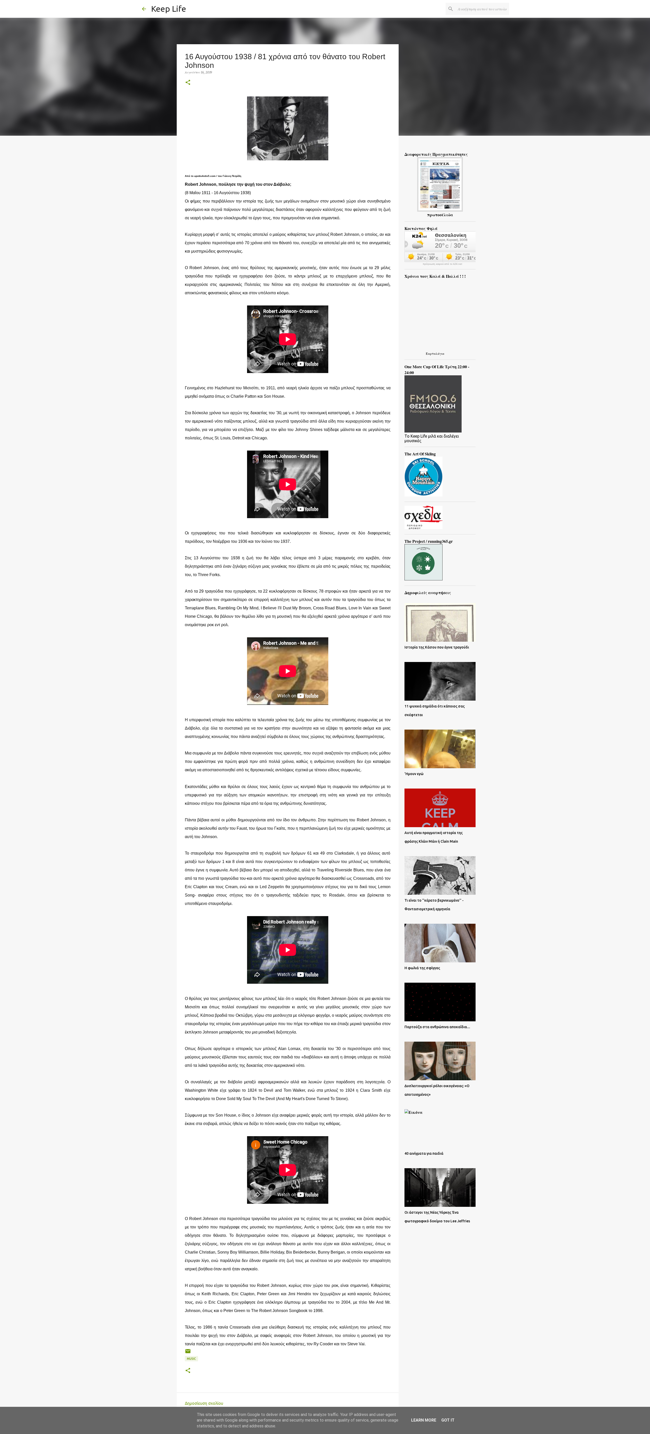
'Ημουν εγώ (414, 774)
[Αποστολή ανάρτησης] (188, 1353)
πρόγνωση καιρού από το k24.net (442, 264)
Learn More (423, 1420)
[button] (188, 82)
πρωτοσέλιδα (440, 215)
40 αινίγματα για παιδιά (423, 1153)
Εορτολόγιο (435, 353)
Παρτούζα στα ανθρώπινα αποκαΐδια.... (437, 1027)
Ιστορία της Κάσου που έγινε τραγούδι (436, 647)
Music (191, 1358)
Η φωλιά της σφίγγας (422, 968)
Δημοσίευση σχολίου (204, 1403)
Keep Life (168, 8)
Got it (447, 1420)
